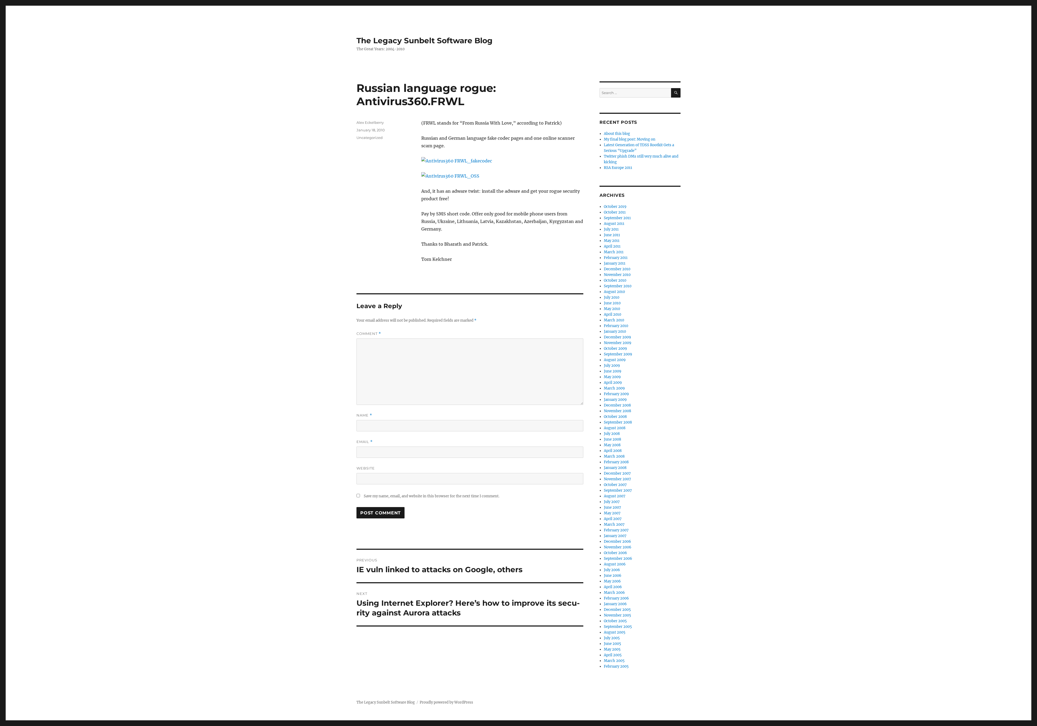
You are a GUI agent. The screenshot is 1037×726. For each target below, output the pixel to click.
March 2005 (614, 660)
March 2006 (614, 592)
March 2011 (614, 252)
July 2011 (611, 229)
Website (365, 468)
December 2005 (617, 609)
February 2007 (616, 530)
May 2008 (612, 445)
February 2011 (616, 257)
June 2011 (612, 235)
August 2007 (614, 496)
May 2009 (612, 377)
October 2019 (615, 206)
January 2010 (615, 331)
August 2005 (614, 632)
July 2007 (612, 501)
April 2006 (613, 587)
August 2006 (615, 564)
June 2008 (612, 439)
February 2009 (616, 394)
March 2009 (614, 388)
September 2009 (618, 354)
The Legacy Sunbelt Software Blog (424, 40)
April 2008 (613, 450)
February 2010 (616, 326)
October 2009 (615, 348)
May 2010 (612, 309)
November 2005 (617, 615)
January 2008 (615, 467)
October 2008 (615, 416)
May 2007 (612, 513)
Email (364, 441)
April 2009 (613, 382)
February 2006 (616, 598)
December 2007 (617, 473)
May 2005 (612, 649)
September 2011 (617, 218)
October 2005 (615, 621)
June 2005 (612, 643)
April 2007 (613, 519)
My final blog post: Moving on (629, 139)
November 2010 (617, 274)
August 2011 (614, 223)
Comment (368, 333)
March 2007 (614, 524)
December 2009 (617, 337)
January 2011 (614, 263)
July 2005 (612, 638)
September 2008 (618, 422)
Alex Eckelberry (370, 122)
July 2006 (612, 570)
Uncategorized (369, 137)
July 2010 (611, 297)
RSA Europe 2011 (618, 167)
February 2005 (616, 666)
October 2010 (615, 280)
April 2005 (613, 655)
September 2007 (618, 490)
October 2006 (615, 553)
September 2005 (618, 626)
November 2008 (617, 411)
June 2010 (612, 303)
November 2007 (617, 479)
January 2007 (615, 536)
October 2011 (615, 212)
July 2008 (612, 433)
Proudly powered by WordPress (446, 702)
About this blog (617, 133)
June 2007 (612, 507)
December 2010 (617, 269)
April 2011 (612, 246)
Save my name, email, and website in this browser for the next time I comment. (431, 496)
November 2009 (617, 343)
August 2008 (614, 428)
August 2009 (615, 360)
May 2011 (611, 240)
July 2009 (612, 365)
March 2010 (614, 320)
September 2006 (618, 558)
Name (364, 415)
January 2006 (615, 604)
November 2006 (617, 547)
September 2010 (617, 286)
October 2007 (615, 484)
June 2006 (612, 575)
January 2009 (615, 399)
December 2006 (617, 541)
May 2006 (612, 581)
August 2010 (614, 291)
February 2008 (616, 462)
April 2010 (612, 314)
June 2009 (612, 371)
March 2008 (614, 456)
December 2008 (617, 405)
